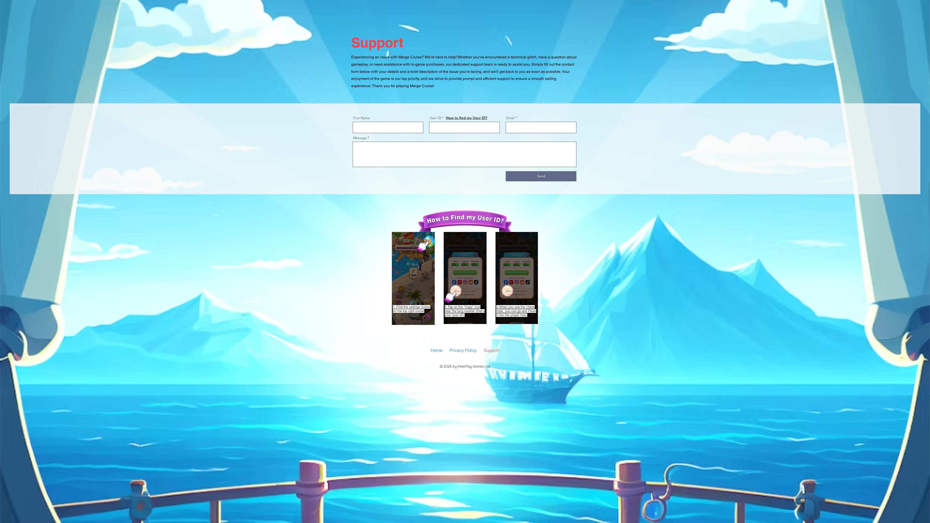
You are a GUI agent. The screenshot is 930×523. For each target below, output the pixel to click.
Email (510, 118)
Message (360, 137)
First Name (361, 118)
